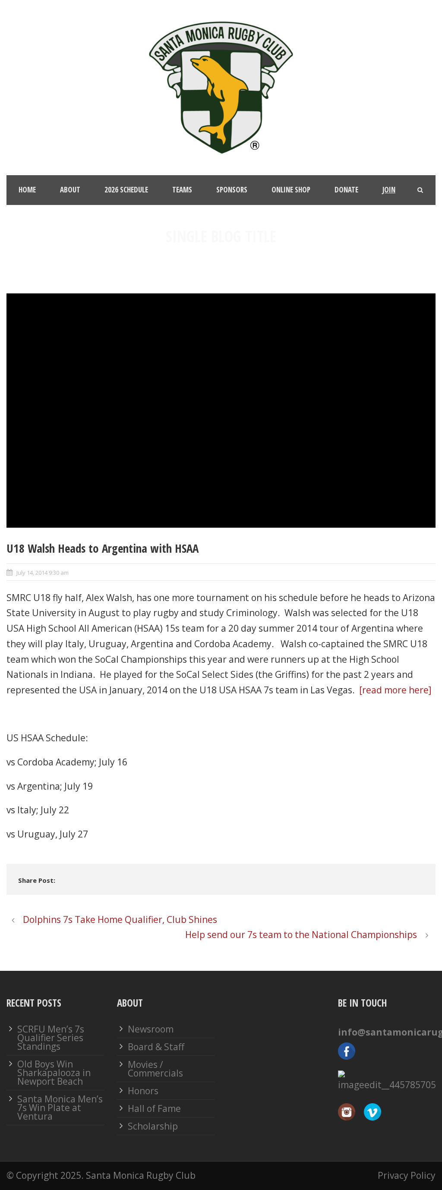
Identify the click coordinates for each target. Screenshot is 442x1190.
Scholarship (153, 1126)
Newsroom (151, 1029)
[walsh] (221, 410)
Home (27, 190)
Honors (143, 1091)
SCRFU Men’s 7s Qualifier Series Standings (50, 1037)
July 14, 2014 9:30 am (42, 572)
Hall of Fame (154, 1108)
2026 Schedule (126, 190)
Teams (182, 190)
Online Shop (291, 190)
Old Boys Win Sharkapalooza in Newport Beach (54, 1072)
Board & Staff (156, 1047)
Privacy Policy (407, 1175)
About (70, 190)
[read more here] (394, 690)
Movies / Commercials (155, 1068)
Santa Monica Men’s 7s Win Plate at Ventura (60, 1107)
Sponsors (231, 190)
